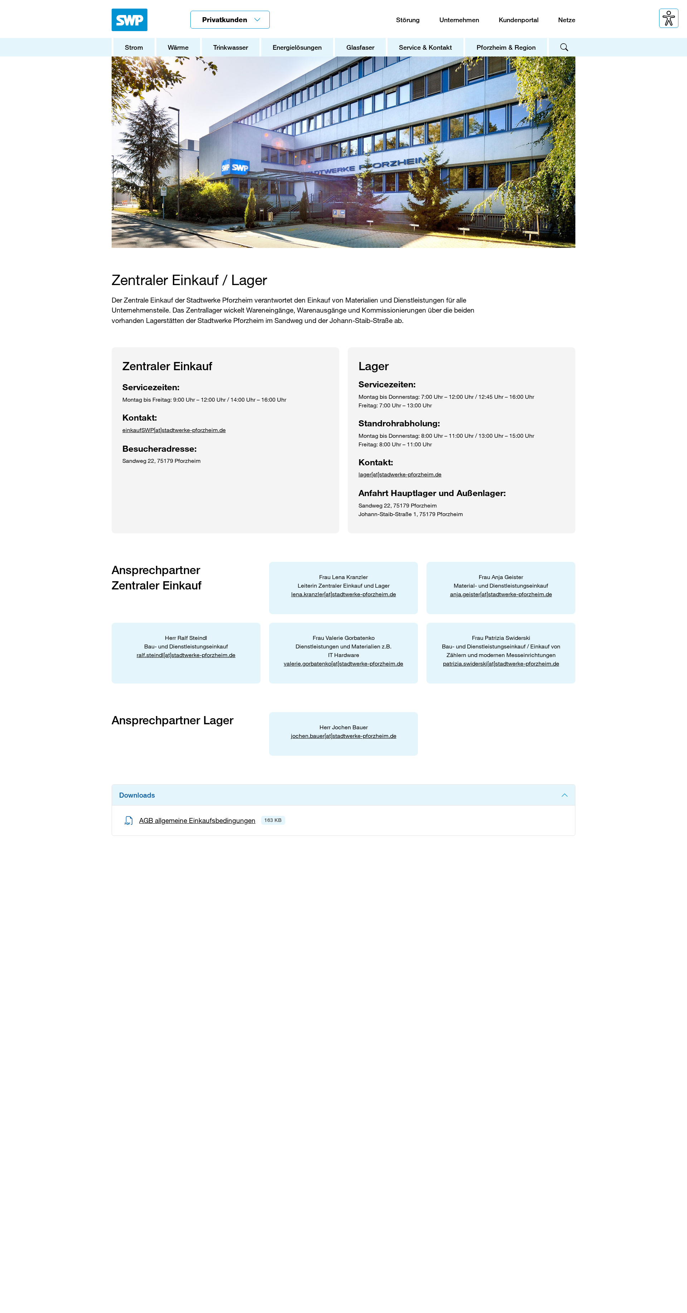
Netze (566, 20)
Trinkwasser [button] (230, 47)
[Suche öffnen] (561, 47)
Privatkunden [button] (225, 19)
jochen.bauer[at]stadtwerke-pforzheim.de (343, 735)
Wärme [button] (178, 47)
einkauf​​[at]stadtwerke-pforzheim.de (174, 429)
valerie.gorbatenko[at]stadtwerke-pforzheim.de (343, 663)
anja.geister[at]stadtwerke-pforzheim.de (501, 594)
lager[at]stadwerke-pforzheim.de (400, 474)
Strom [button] (134, 47)
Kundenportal (519, 20)
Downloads (137, 795)
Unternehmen (459, 20)
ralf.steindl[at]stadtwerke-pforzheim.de (186, 654)
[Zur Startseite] (129, 20)
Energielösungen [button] (297, 47)
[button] (668, 18)
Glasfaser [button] (360, 47)
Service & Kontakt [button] (425, 47)
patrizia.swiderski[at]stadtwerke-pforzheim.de (501, 663)
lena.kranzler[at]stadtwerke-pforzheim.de (343, 594)
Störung (408, 20)
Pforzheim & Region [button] (506, 47)
